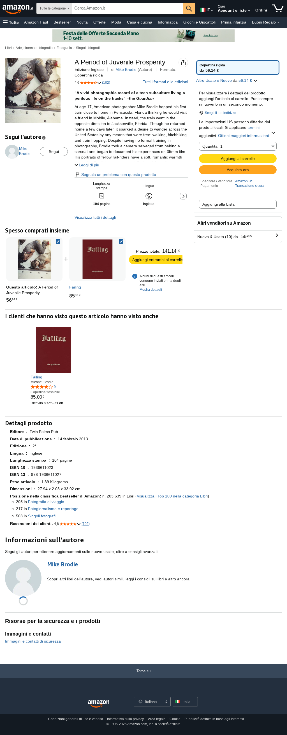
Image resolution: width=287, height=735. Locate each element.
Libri (8, 48)
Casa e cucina (139, 22)
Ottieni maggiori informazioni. (244, 135)
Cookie (175, 719)
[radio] (237, 68)
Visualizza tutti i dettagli (95, 217)
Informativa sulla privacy (125, 719)
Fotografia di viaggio (46, 501)
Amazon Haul (36, 22)
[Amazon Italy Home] (98, 704)
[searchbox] (127, 8)
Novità (82, 22)
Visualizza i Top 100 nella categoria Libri (172, 496)
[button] (10, 22)
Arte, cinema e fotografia (34, 48)
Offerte (99, 22)
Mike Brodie (125, 69)
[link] (97, 259)
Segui (54, 151)
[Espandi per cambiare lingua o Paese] (212, 10)
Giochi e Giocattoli (199, 22)
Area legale (157, 719)
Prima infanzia (233, 22)
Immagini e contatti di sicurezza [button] (33, 641)
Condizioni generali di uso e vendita (75, 719)
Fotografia (64, 48)
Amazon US (244, 181)
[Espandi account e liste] (249, 10)
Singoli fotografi (88, 48)
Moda (116, 22)
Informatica (168, 22)
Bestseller (62, 22)
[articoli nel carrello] (278, 8)
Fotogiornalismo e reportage (53, 508)
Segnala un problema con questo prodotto (118, 174)
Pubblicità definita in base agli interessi (214, 719)
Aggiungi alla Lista (218, 204)
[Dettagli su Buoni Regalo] (278, 22)
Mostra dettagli (151, 290)
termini (253, 127)
